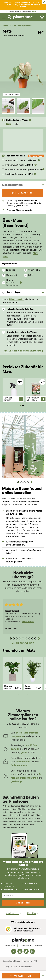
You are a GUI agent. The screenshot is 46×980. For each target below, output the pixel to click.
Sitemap (6, 967)
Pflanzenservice (16, 299)
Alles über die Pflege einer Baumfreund (22, 351)
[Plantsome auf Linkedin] (32, 951)
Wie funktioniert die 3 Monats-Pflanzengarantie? (19, 560)
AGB (35, 961)
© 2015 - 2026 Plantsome (21, 967)
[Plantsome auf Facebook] (13, 951)
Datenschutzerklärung (11, 961)
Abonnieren (23, 903)
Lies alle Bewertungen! (22, 643)
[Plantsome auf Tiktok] (26, 951)
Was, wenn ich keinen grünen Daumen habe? (23, 551)
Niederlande (9, 945)
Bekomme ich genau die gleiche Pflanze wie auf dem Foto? (24, 512)
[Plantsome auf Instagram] (19, 951)
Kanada (38, 945)
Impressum (27, 961)
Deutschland (25, 945)
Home (5, 26)
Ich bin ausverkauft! (11, 94)
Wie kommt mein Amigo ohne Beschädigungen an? (19, 543)
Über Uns (31, 913)
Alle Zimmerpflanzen (22, 26)
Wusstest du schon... (23, 922)
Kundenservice (12, 913)
